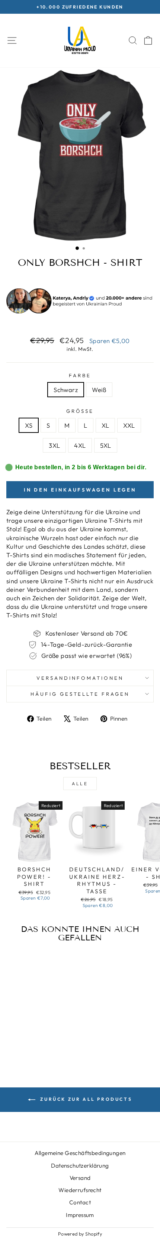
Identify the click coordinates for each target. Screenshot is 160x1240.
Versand (80, 1177)
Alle (80, 783)
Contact (80, 1202)
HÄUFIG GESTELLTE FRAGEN (80, 694)
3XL (54, 445)
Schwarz (66, 390)
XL (105, 425)
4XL (80, 445)
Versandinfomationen (80, 678)
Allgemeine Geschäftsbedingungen (80, 1152)
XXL (129, 425)
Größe (80, 411)
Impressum (80, 1214)
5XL (105, 445)
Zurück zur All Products (85, 1099)
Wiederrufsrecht (79, 1190)
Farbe (80, 375)
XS (28, 425)
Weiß (99, 390)
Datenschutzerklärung (80, 1165)
